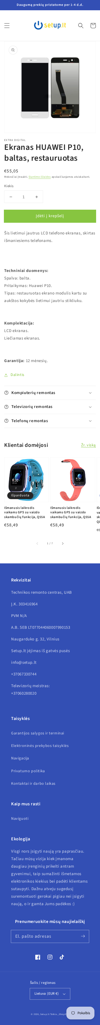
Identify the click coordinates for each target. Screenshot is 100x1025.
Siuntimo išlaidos (40, 177)
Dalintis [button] (17, 375)
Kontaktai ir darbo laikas (33, 783)
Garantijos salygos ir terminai (37, 733)
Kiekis (8, 186)
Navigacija (20, 758)
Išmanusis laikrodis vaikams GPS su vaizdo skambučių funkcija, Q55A (24, 513)
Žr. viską (88, 445)
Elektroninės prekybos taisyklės (40, 746)
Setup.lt (45, 1014)
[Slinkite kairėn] (37, 543)
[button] (7, 25)
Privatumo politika (28, 771)
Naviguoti (19, 818)
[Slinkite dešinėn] (62, 543)
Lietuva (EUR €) (46, 993)
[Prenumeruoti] (83, 936)
